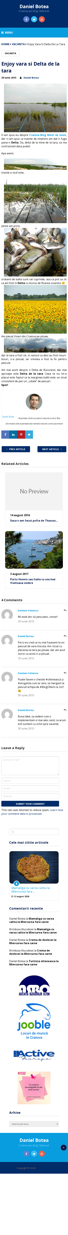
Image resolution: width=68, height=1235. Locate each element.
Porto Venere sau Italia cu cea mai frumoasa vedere (32, 581)
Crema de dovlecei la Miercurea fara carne (32, 941)
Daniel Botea (34, 6)
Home (5, 44)
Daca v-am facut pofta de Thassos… (34, 520)
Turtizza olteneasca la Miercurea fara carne (34, 962)
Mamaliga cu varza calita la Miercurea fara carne (31, 920)
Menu (9, 32)
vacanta (18, 44)
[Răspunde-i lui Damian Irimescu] (65, 610)
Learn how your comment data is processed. (32, 812)
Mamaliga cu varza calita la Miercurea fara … (30, 889)
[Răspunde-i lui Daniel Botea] (65, 636)
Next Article (50, 449)
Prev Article (17, 449)
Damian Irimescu (28, 610)
